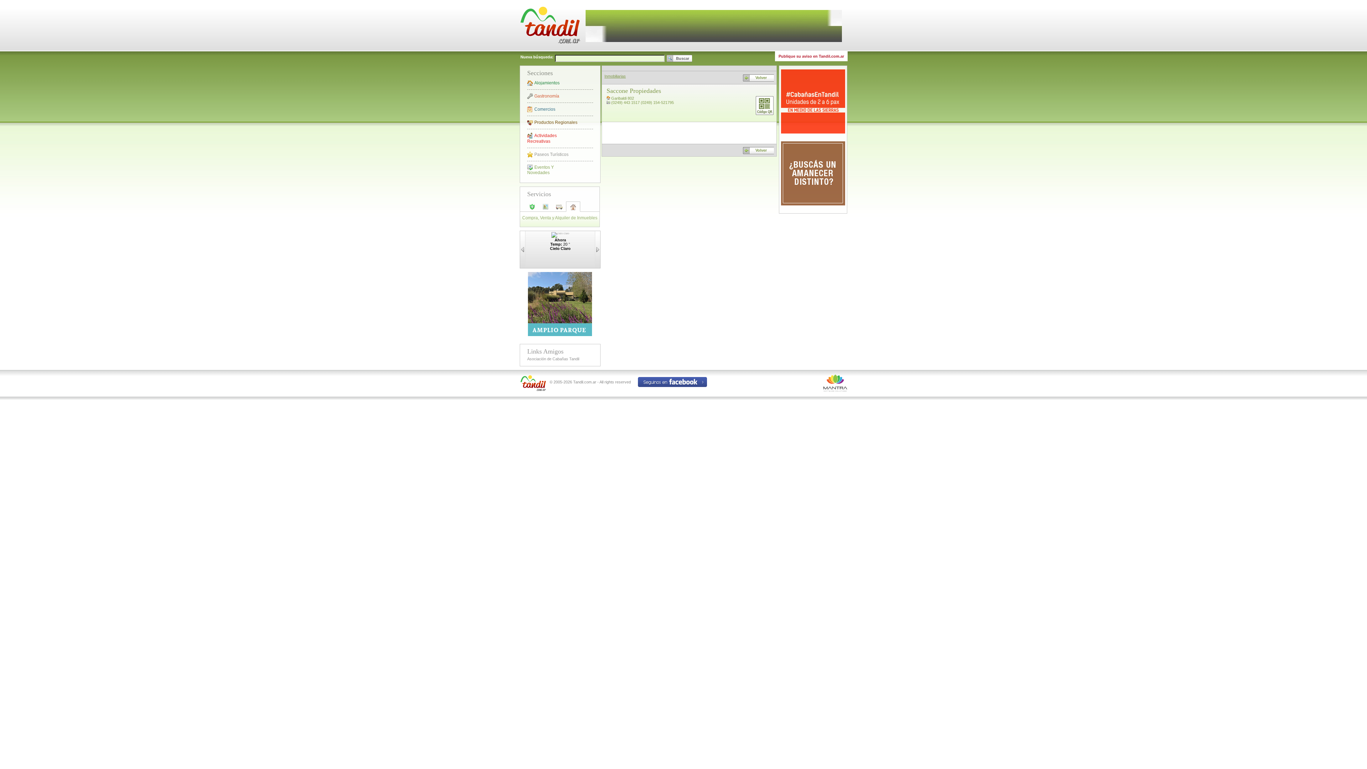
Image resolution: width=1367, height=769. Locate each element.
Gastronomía (546, 96)
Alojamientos (547, 82)
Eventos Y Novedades (540, 170)
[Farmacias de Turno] (532, 209)
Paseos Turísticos (551, 154)
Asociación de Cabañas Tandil (553, 359)
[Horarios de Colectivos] (559, 209)
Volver (761, 77)
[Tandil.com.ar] (550, 50)
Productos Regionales (555, 122)
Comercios (544, 109)
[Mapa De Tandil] (545, 209)
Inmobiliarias (615, 76)
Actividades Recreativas (542, 138)
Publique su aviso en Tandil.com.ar (811, 56)
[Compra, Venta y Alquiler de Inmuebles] (573, 209)
